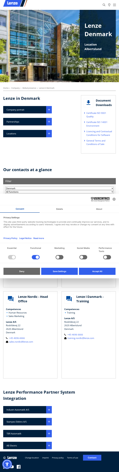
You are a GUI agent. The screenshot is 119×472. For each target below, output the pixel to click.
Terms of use (72, 457)
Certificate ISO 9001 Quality (96, 115)
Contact (92, 457)
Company (15, 88)
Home (6, 88)
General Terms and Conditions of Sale (95, 142)
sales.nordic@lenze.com (21, 341)
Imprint (45, 457)
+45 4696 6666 (75, 334)
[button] (7, 464)
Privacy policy (58, 457)
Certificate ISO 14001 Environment (97, 124)
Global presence (29, 88)
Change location (32, 457)
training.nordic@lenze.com (80, 338)
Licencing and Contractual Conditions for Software (99, 133)
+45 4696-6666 (17, 338)
